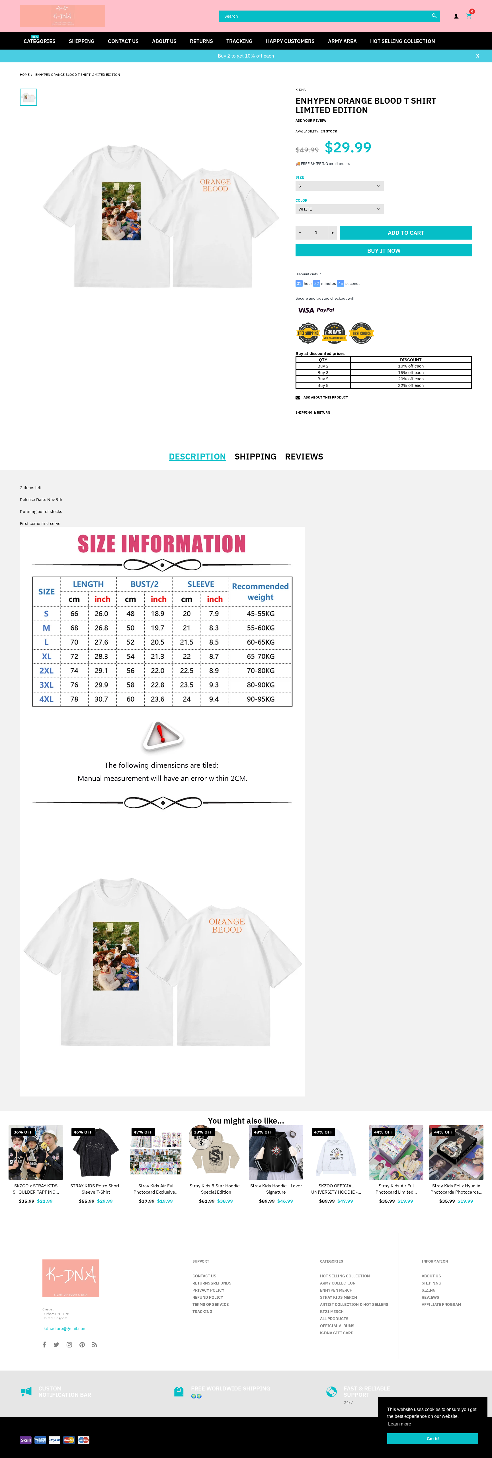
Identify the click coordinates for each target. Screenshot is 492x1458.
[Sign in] (456, 16)
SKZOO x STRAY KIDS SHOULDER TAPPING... (36, 1189)
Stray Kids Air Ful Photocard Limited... (396, 1189)
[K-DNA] (62, 15)
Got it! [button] (433, 1438)
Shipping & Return (313, 412)
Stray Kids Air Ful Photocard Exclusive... (156, 1189)
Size (300, 177)
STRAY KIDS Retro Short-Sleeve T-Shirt (95, 1189)
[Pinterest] (82, 1345)
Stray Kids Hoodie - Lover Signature (276, 1189)
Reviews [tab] (304, 456)
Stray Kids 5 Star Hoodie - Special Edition (216, 1189)
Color (302, 200)
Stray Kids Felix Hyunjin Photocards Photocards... (456, 1189)
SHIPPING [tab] (255, 456)
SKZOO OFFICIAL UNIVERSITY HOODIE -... (336, 1189)
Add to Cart (156, 1199)
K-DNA (301, 89)
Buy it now (384, 250)
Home (25, 74)
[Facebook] (44, 1345)
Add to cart (406, 232)
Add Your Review (311, 120)
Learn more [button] (399, 1424)
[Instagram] (69, 1345)
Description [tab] (197, 456)
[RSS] (94, 1345)
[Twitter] (56, 1345)
